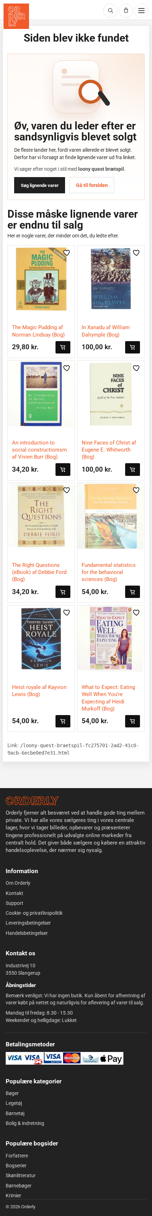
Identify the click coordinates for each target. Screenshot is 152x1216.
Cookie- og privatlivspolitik (34, 913)
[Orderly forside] (16, 16)
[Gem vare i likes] (67, 253)
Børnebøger (18, 1185)
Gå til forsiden (92, 185)
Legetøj (14, 1103)
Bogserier (16, 1165)
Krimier (13, 1195)
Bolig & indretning (25, 1123)
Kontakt (14, 893)
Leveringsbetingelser (28, 923)
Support (14, 903)
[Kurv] (126, 11)
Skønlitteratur (21, 1175)
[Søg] (110, 11)
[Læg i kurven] (62, 347)
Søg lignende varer (40, 185)
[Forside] (32, 801)
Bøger (12, 1093)
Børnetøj (15, 1113)
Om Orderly (18, 883)
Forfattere (17, 1155)
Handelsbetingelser (27, 933)
